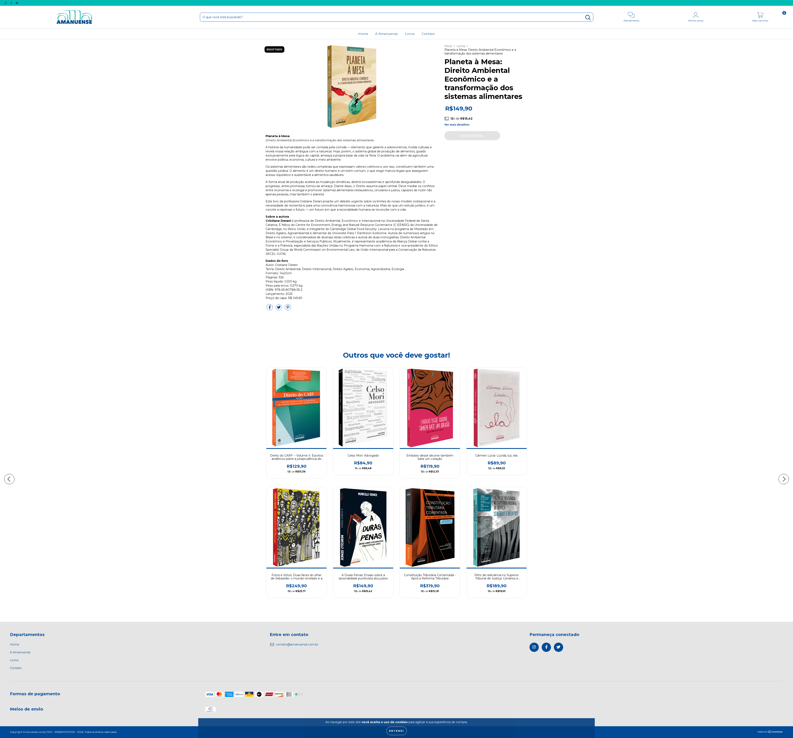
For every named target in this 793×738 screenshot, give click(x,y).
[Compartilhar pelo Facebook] (270, 309)
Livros (410, 34)
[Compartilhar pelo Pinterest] (288, 309)
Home (363, 34)
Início (448, 46)
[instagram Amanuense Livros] (6, 3)
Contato (428, 34)
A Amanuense (386, 34)
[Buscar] (588, 18)
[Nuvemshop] (770, 732)
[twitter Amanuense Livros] (17, 3)
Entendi (396, 730)
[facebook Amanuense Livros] (11, 3)
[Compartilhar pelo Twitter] (279, 309)
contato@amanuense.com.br (297, 644)
